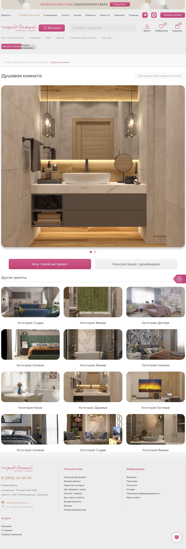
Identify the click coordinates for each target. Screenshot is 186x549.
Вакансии (132, 477)
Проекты (90, 15)
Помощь (134, 15)
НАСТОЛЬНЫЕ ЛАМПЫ (12, 37)
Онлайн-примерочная (75, 509)
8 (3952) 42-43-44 (29, 15)
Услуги (65, 15)
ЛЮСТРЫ (106, 37)
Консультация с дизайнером (136, 264)
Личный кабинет (72, 481)
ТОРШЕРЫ (34, 37)
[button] (91, 252)
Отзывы (131, 489)
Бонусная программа (75, 477)
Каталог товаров (73, 493)
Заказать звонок (173, 15)
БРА (48, 37)
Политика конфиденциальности (143, 493)
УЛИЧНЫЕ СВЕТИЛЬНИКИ (83, 37)
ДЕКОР (60, 37)
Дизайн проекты (72, 501)
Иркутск (6, 15)
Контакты (132, 485)
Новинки (119, 15)
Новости (105, 15)
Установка (6, 530)
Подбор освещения (27, 46)
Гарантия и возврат (74, 485)
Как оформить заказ (75, 489)
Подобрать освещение (87, 27)
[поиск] (130, 28)
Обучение (6, 526)
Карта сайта (133, 497)
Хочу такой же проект (50, 264)
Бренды (68, 505)
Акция (77, 15)
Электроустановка (11, 46)
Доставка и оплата (74, 497)
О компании (50, 15)
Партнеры (132, 481)
